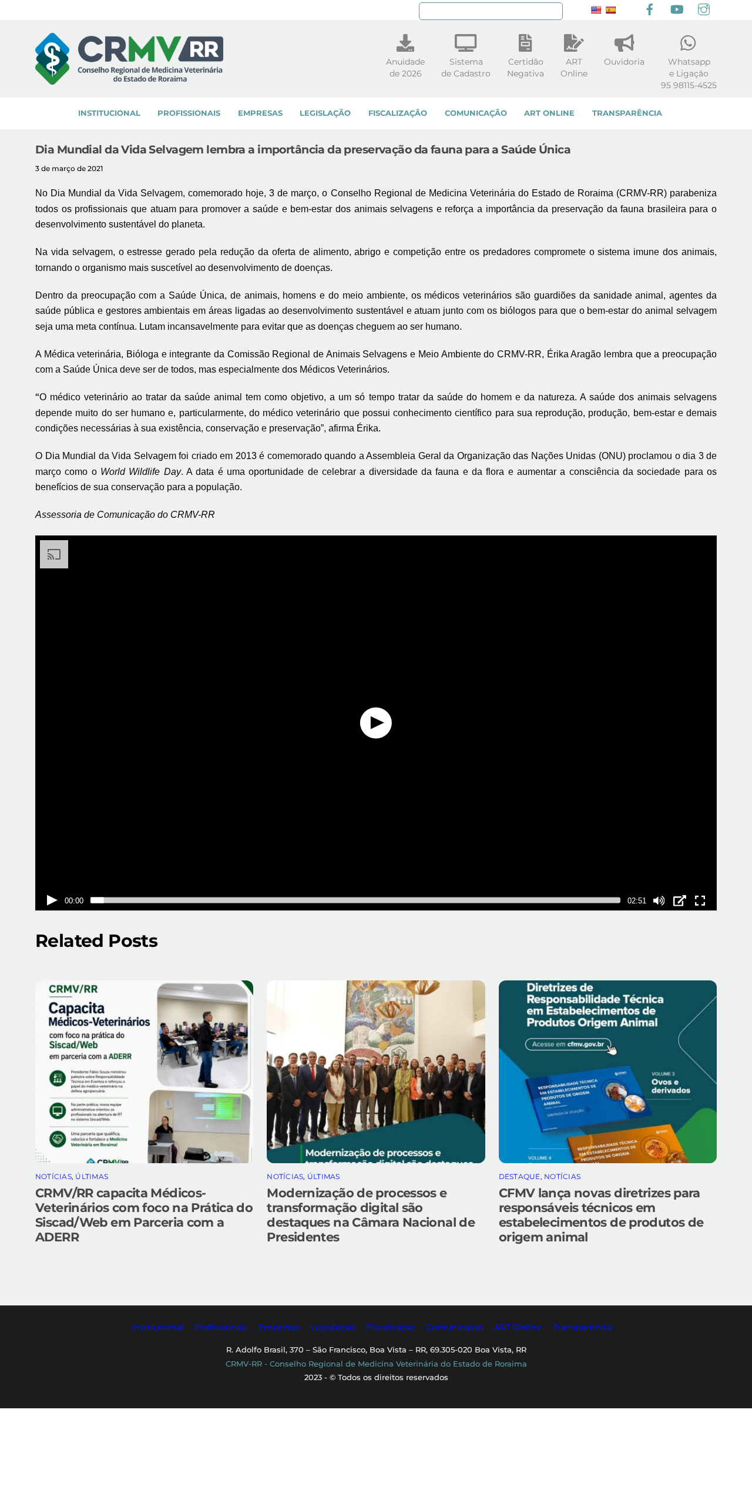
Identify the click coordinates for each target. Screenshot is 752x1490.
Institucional (109, 113)
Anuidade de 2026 (405, 67)
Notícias (53, 1176)
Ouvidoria (624, 61)
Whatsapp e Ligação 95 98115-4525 (689, 73)
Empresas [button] (279, 1327)
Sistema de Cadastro (466, 67)
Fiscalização (397, 113)
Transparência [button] (582, 1327)
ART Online (549, 113)
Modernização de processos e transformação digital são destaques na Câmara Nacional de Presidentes (371, 1215)
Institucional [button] (158, 1327)
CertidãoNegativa (525, 67)
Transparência (627, 113)
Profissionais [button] (220, 1327)
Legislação (325, 113)
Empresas (260, 113)
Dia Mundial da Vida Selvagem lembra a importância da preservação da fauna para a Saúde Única (302, 149)
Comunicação (476, 113)
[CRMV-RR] (129, 79)
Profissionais (188, 113)
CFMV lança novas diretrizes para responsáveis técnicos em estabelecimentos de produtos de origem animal (601, 1215)
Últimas (91, 1176)
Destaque (519, 1176)
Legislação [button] (333, 1327)
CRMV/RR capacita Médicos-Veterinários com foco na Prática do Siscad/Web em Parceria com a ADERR (144, 1215)
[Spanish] (610, 10)
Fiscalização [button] (390, 1327)
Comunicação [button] (455, 1327)
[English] (595, 10)
